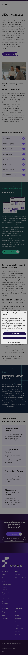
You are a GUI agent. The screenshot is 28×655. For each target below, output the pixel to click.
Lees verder (5, 330)
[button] (14, 342)
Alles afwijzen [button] (14, 338)
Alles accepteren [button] (14, 333)
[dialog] (14, 327)
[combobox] (24, 312)
